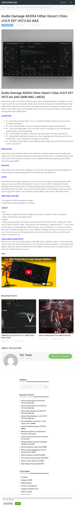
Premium (24, 477)
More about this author (60, 356)
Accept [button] (18, 503)
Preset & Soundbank (29, 486)
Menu (65, 2)
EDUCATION (25, 495)
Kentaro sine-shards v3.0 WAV (32, 461)
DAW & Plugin (7, 25)
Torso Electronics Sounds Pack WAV (34, 458)
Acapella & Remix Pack (29, 489)
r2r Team (21, 25)
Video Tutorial (26, 492)
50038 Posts (29, 358)
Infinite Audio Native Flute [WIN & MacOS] (55, 335)
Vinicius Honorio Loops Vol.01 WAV (34, 447)
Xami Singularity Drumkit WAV (32, 464)
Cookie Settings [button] (8, 503)
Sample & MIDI (26, 480)
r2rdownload (9, 2)
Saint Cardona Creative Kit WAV (33, 455)
